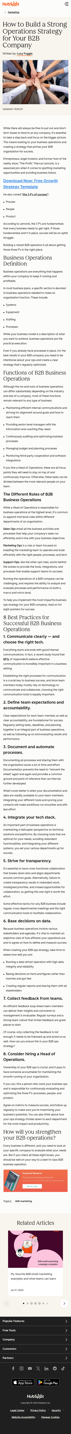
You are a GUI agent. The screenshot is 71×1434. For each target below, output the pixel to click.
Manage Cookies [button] (50, 1417)
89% (6, 659)
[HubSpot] (35, 1396)
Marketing (13, 12)
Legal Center (17, 1410)
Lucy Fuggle (25, 53)
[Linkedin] (46, 1369)
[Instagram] (21, 1369)
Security (56, 1410)
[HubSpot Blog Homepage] (11, 4)
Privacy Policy (38, 1410)
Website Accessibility (23, 1417)
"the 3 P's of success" (35, 194)
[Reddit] (55, 1369)
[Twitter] (38, 1369)
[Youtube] (29, 1369)
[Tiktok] (63, 1369)
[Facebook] (13, 1369)
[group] (35, 1263)
